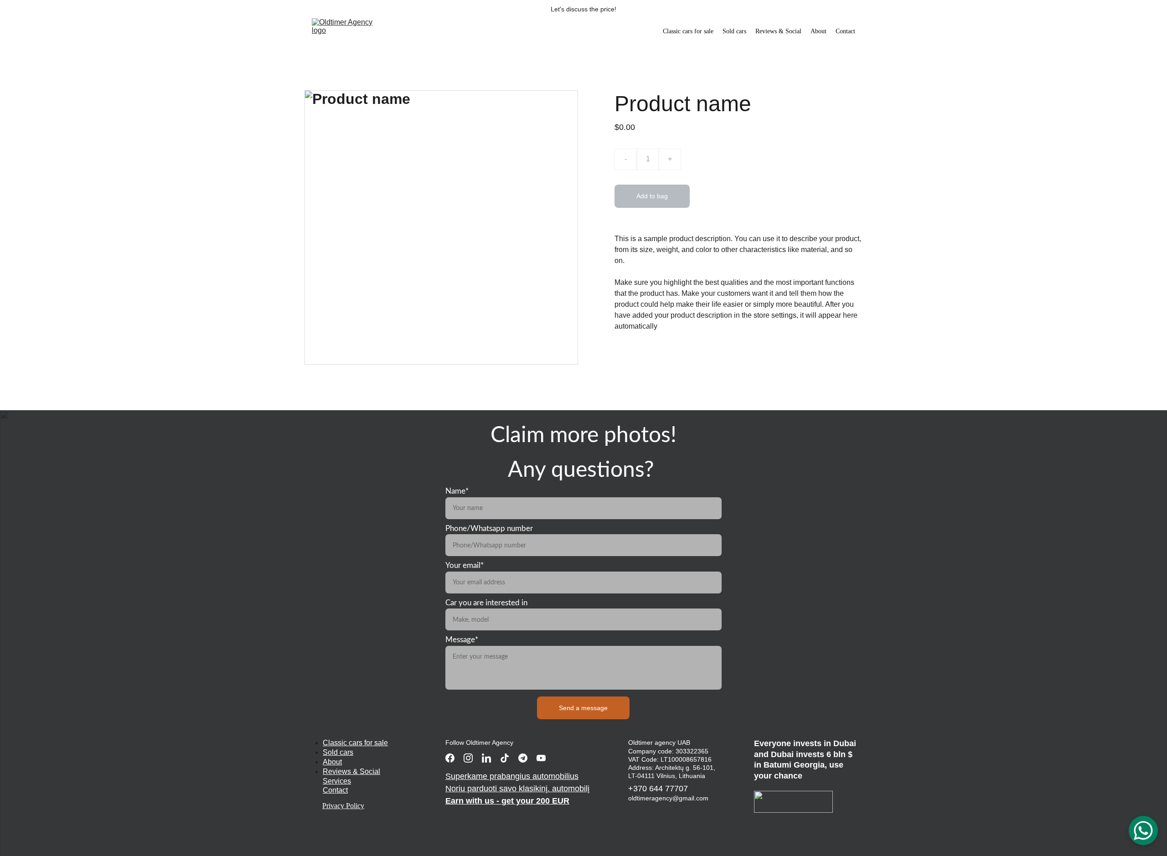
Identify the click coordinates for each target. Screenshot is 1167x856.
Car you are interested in (486, 603)
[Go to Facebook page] (449, 758)
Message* (461, 640)
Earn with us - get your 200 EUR (507, 800)
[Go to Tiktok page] (504, 758)
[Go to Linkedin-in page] (486, 758)
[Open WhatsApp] (1143, 830)
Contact (845, 31)
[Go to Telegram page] (522, 758)
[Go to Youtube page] (541, 758)
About (818, 31)
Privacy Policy (343, 806)
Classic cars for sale (688, 31)
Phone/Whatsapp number (489, 528)
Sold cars (734, 31)
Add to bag (652, 196)
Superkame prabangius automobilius (511, 776)
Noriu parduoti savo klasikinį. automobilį (517, 788)
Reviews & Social (778, 31)
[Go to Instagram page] (468, 758)
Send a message (583, 708)
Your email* (464, 565)
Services (337, 781)
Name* (457, 491)
